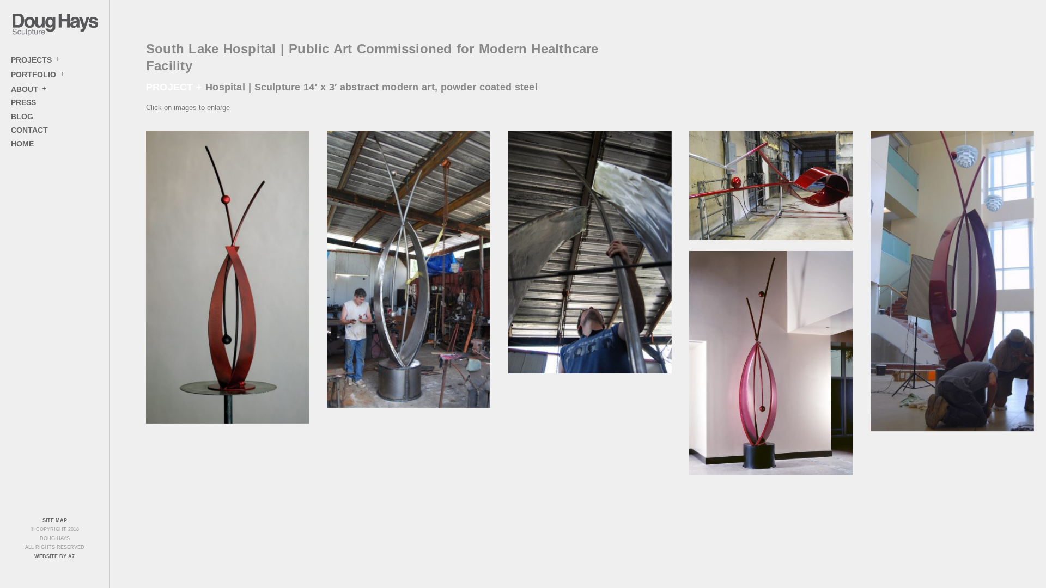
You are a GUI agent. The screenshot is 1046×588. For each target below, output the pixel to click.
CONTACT (29, 130)
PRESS (23, 102)
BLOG (22, 116)
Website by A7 (54, 556)
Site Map (54, 520)
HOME (22, 143)
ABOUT (24, 88)
